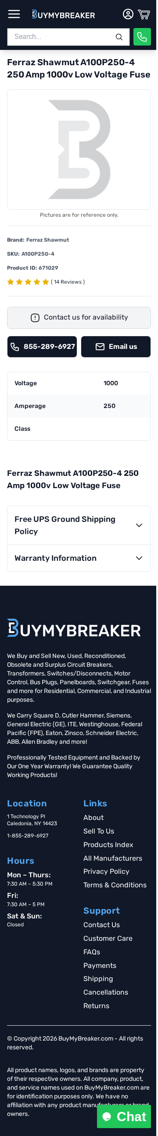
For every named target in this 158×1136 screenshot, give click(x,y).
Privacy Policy (106, 871)
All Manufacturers (112, 858)
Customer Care (108, 938)
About (93, 817)
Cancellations (105, 992)
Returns (96, 1006)
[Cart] (144, 14)
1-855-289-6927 (27, 836)
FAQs (91, 952)
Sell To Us (98, 831)
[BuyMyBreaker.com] (63, 14)
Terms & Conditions (115, 885)
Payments (99, 965)
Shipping (98, 978)
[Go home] (73, 628)
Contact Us (101, 925)
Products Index (108, 845)
